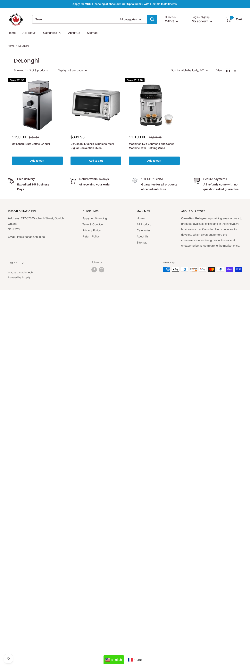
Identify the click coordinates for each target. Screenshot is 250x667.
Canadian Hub (25, 272)
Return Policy (91, 236)
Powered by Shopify (19, 277)
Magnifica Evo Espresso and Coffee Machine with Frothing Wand (151, 146)
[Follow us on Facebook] (94, 269)
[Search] (152, 19)
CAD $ (13, 263)
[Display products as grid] (228, 70)
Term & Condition (93, 224)
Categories (50, 32)
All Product (29, 32)
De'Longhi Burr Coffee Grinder (31, 143)
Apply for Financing (94, 218)
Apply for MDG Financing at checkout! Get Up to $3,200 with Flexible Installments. (125, 3)
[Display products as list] (234, 70)
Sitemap (92, 32)
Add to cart (37, 160)
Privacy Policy (91, 230)
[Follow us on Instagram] (101, 269)
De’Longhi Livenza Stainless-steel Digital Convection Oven (92, 146)
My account (200, 21)
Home (12, 32)
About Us (74, 32)
